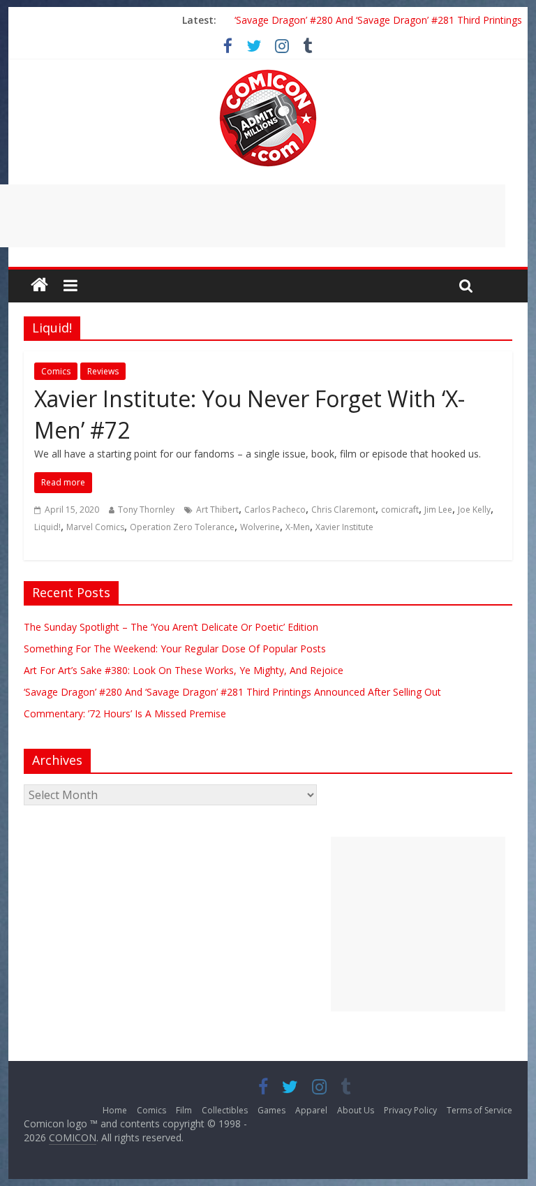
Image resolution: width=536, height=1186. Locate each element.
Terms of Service (479, 1110)
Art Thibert (217, 509)
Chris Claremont (343, 509)
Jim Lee (438, 509)
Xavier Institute (344, 527)
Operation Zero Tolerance (182, 527)
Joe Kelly (474, 509)
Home (115, 1110)
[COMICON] (268, 74)
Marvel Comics (95, 527)
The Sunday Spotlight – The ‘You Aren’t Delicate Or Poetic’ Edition (171, 627)
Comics (55, 371)
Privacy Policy (410, 1110)
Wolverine (260, 527)
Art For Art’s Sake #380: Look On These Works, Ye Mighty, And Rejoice (183, 670)
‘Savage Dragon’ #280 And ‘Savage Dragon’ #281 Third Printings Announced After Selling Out (232, 691)
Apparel (311, 1110)
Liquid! (47, 527)
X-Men (297, 527)
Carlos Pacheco (275, 509)
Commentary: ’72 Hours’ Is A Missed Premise (125, 713)
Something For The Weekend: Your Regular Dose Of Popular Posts (175, 648)
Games (271, 1110)
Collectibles (225, 1110)
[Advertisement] (418, 924)
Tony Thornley (146, 509)
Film (184, 1110)
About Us (355, 1110)
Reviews (103, 371)
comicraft (400, 509)
